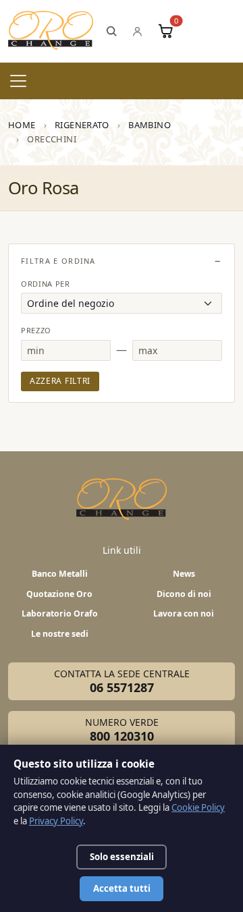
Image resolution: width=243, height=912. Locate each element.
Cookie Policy (198, 807)
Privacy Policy (56, 821)
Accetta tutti (122, 888)
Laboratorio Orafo (60, 613)
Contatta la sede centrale (122, 681)
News (184, 573)
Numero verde (122, 730)
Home (22, 125)
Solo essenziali (122, 857)
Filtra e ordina (58, 261)
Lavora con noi (183, 613)
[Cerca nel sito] (111, 31)
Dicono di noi (184, 594)
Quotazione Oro (59, 594)
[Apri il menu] (18, 81)
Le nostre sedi (59, 633)
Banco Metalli (60, 573)
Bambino (149, 125)
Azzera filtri (60, 381)
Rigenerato (82, 125)
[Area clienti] (137, 31)
